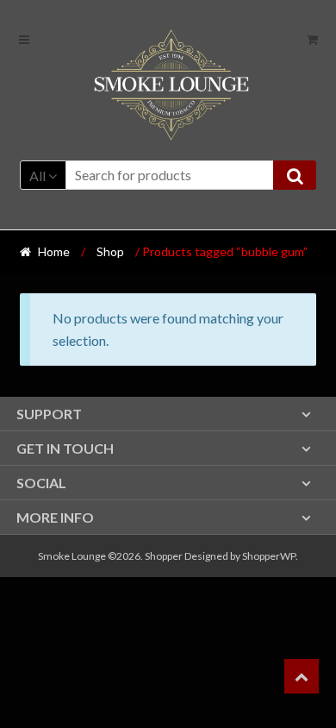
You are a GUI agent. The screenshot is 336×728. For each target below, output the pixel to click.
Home (54, 251)
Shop (110, 251)
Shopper (164, 555)
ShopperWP (269, 555)
